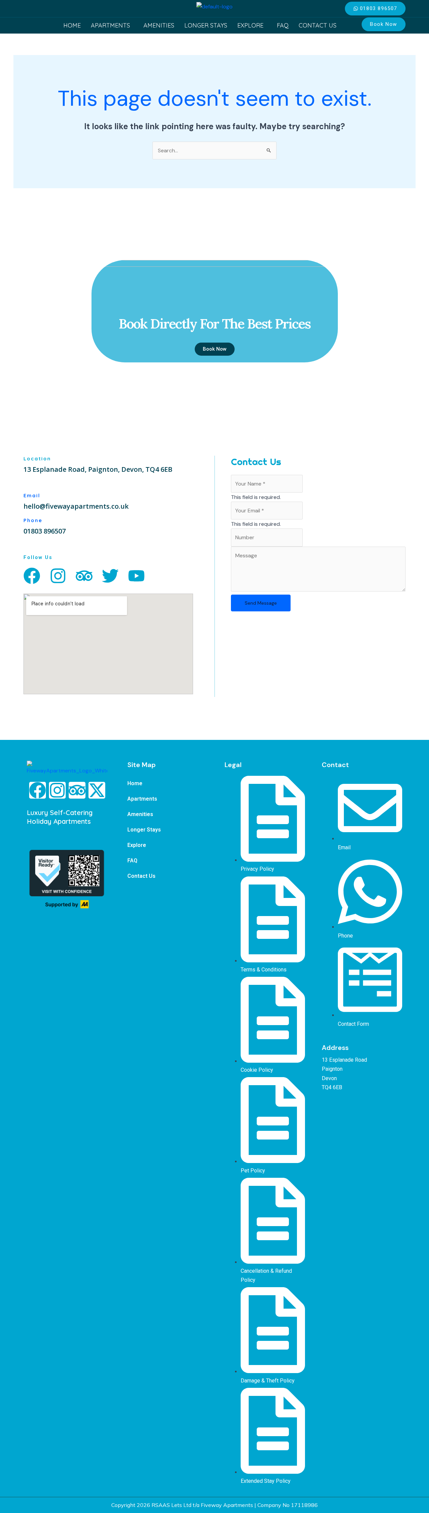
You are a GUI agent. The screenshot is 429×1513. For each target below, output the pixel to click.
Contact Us (317, 25)
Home (72, 25)
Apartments (110, 25)
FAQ (283, 25)
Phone (32, 520)
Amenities (158, 25)
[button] (112, 25)
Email (31, 495)
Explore (250, 25)
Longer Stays (205, 25)
